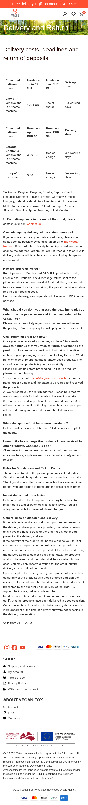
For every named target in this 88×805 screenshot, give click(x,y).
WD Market (69, 789)
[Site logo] (15, 13)
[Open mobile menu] (5, 14)
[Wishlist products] (73, 14)
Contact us (34, 223)
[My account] (65, 14)
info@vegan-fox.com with (49, 378)
